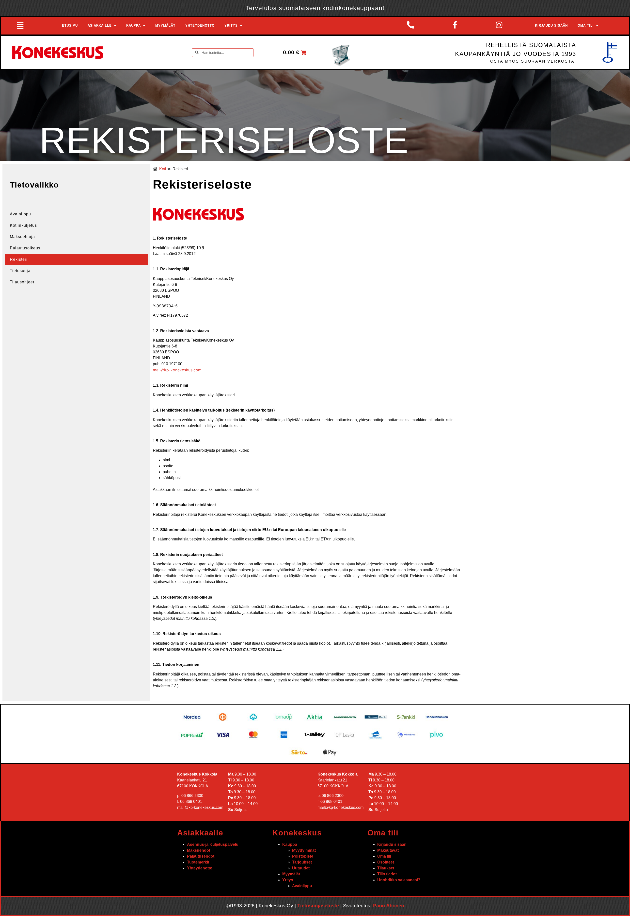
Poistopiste (302, 856)
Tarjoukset (302, 862)
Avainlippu (20, 214)
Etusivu (70, 25)
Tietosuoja (20, 271)
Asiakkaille (100, 25)
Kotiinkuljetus (23, 225)
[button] (22, 25)
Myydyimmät (304, 850)
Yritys (231, 25)
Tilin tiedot (387, 874)
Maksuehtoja (22, 237)
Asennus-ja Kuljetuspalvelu (212, 844)
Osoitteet (385, 862)
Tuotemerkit (198, 862)
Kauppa (133, 25)
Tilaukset (385, 868)
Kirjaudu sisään (551, 25)
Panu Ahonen (388, 905)
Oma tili (586, 25)
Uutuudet (301, 868)
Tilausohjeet (22, 282)
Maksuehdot (198, 850)
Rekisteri (19, 259)
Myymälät (165, 25)
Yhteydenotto (200, 25)
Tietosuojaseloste (318, 905)
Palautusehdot (200, 856)
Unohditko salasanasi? (398, 880)
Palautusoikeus (25, 248)
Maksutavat (388, 850)
